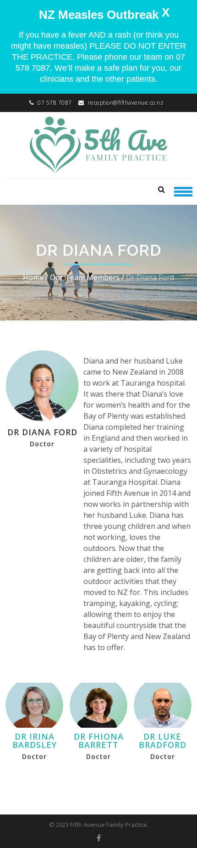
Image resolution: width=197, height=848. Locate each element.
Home (33, 277)
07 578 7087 (55, 103)
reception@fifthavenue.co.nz (126, 103)
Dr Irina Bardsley (34, 740)
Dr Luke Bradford (162, 740)
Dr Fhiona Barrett (99, 740)
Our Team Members (85, 277)
